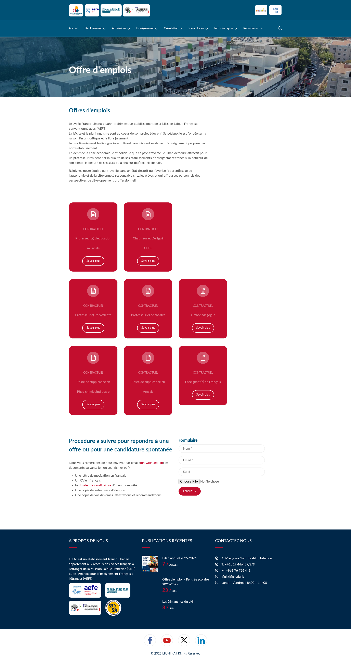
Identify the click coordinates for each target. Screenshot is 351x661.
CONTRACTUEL (93, 229)
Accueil (73, 28)
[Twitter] (184, 643)
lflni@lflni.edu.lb (151, 462)
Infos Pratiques (223, 28)
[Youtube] (167, 643)
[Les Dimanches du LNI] (150, 607)
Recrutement (251, 28)
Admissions (119, 28)
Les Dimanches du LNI (178, 601)
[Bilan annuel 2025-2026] (150, 564)
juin (169, 591)
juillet (170, 565)
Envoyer (189, 491)
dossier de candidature (94, 485)
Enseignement (145, 28)
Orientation (171, 28)
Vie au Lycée (196, 28)
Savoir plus (93, 261)
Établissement (93, 28)
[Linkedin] (201, 643)
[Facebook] (150, 643)
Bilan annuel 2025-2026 (179, 558)
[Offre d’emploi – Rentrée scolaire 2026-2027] (150, 585)
